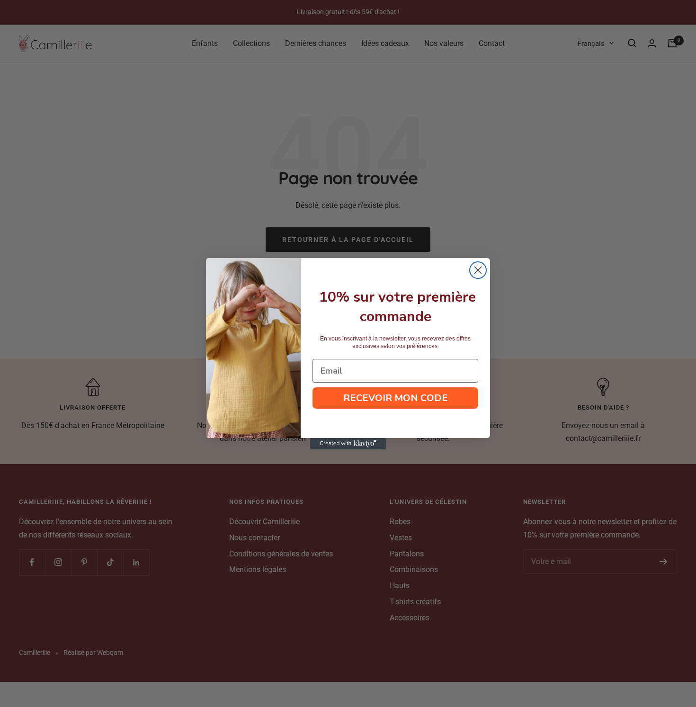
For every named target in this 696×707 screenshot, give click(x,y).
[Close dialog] (478, 270)
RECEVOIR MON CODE (395, 398)
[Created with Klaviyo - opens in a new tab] (348, 443)
